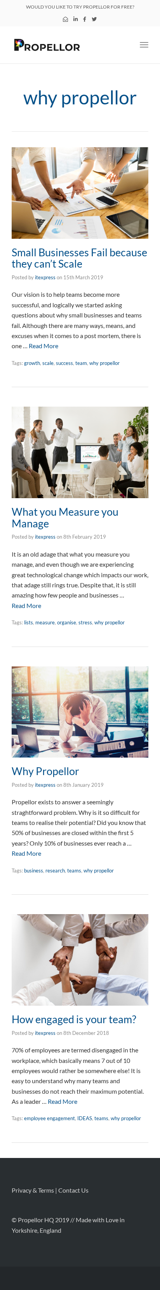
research (55, 870)
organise (66, 622)
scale (48, 363)
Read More (43, 345)
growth (32, 363)
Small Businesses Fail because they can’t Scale (79, 258)
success (64, 363)
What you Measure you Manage (65, 517)
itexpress (45, 277)
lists (28, 622)
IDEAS (84, 1118)
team (81, 363)
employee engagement (49, 1118)
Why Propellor (45, 771)
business (33, 870)
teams (74, 870)
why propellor (104, 363)
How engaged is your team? (74, 1019)
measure (45, 622)
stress (85, 622)
